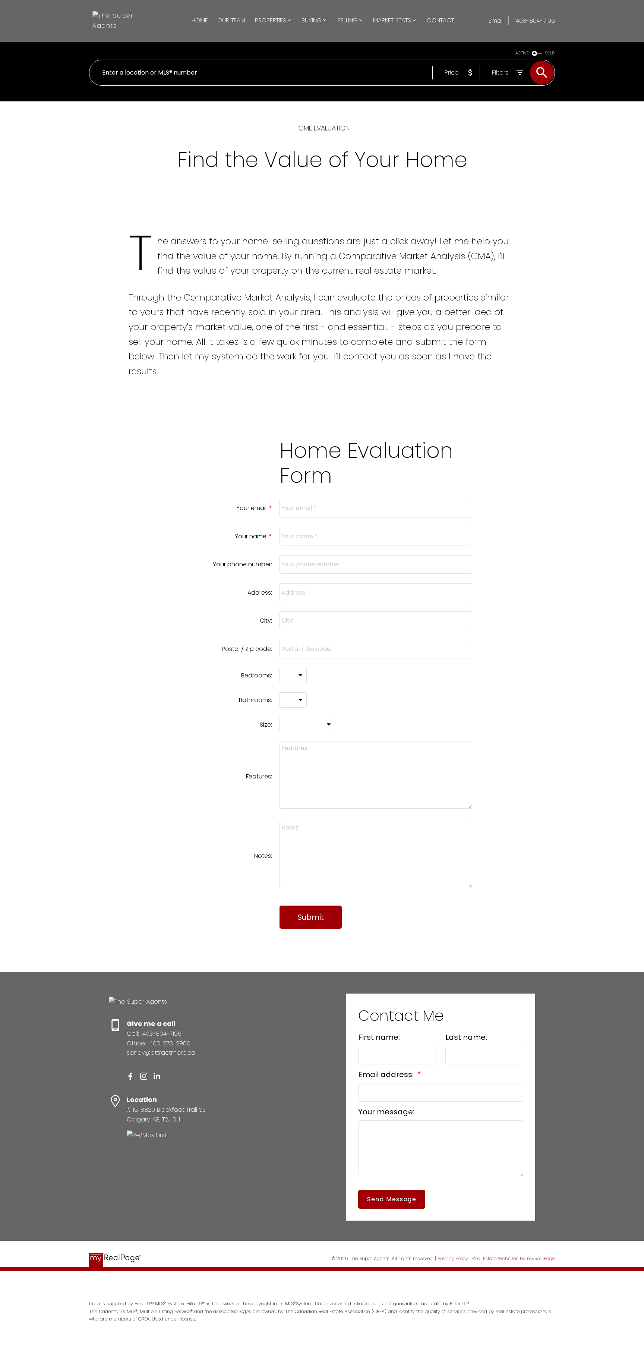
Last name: (466, 1037)
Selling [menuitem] (347, 20)
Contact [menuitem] (440, 20)
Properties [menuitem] (270, 20)
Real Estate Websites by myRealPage (513, 1258)
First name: (379, 1037)
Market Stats (392, 20)
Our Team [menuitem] (231, 20)
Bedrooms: (256, 675)
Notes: (263, 856)
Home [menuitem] (200, 20)
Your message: (386, 1112)
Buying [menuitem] (312, 20)
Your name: (252, 536)
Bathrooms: (255, 700)
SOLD (550, 53)
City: (266, 620)
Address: (259, 592)
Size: (266, 724)
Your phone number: (242, 564)
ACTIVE (522, 53)
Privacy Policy (453, 1258)
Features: (259, 776)
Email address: (387, 1074)
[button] (130, 1076)
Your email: (252, 508)
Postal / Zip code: (247, 649)
